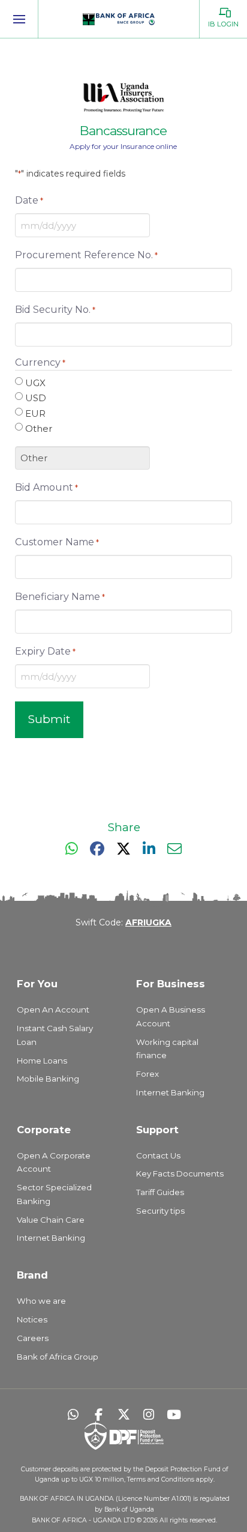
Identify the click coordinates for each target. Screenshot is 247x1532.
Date (29, 200)
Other (38, 428)
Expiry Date (45, 651)
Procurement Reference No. (86, 255)
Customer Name (57, 542)
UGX (35, 383)
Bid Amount (46, 487)
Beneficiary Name (60, 596)
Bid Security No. (55, 309)
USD (35, 398)
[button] (19, 19)
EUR (35, 413)
